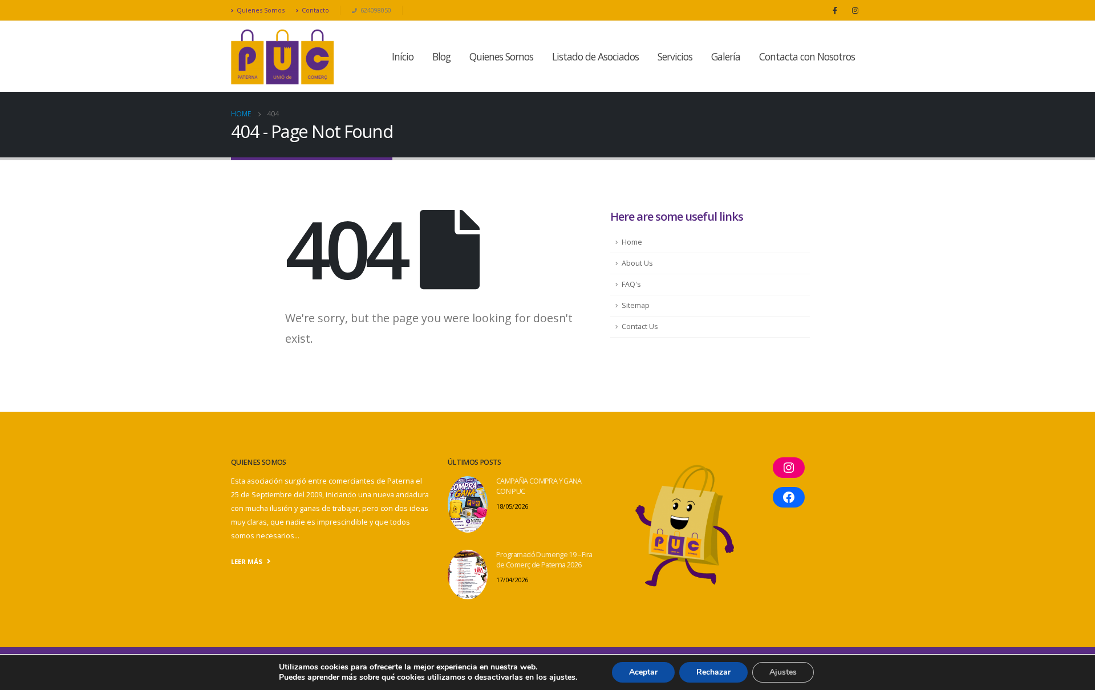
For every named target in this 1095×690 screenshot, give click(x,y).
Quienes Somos (261, 10)
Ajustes (783, 672)
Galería (725, 56)
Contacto (315, 10)
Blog (441, 56)
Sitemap (636, 305)
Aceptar (643, 672)
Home (632, 242)
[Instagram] (854, 10)
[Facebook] (834, 10)
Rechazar (713, 672)
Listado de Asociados (595, 56)
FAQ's (631, 284)
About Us (637, 263)
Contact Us (640, 326)
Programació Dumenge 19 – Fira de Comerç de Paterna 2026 (544, 560)
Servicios (675, 56)
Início (402, 56)
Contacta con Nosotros (807, 56)
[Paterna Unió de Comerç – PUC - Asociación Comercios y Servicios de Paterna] (282, 56)
